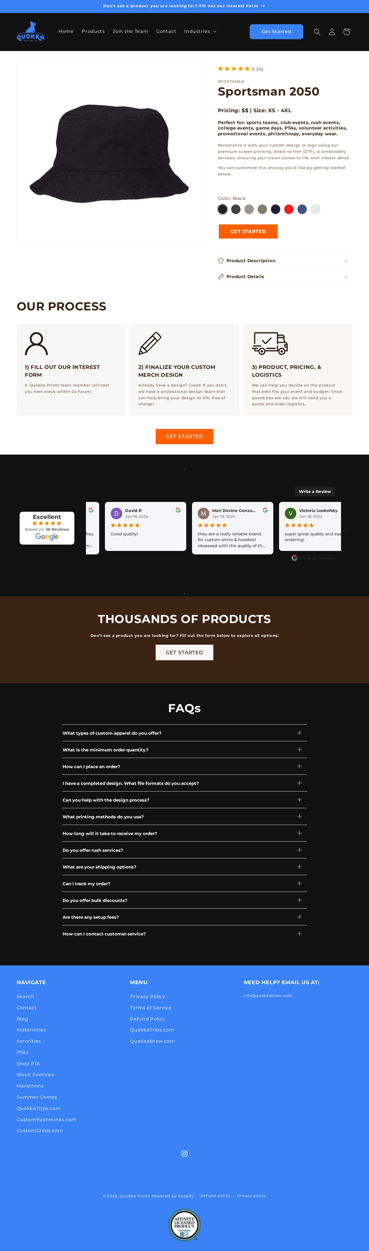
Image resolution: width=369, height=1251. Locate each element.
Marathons (30, 1086)
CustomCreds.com (40, 1130)
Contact (27, 1007)
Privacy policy (251, 1196)
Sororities (29, 1041)
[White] (315, 209)
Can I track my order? (86, 883)
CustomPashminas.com (47, 1119)
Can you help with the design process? (106, 800)
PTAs (23, 1052)
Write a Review (315, 491)
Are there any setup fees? (91, 917)
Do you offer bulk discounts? (95, 900)
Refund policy (215, 1196)
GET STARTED (185, 436)
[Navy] (275, 209)
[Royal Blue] (302, 209)
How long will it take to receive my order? (110, 833)
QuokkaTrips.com (39, 1108)
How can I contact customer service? (104, 934)
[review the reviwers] (160, 511)
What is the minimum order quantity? (105, 750)
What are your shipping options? (99, 867)
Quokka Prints (135, 1196)
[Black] (222, 209)
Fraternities (31, 1030)
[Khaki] (262, 209)
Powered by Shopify (173, 1196)
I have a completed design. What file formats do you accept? (131, 783)
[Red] (288, 209)
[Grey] (249, 209)
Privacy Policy (147, 996)
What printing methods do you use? (103, 816)
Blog (22, 1019)
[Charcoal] (235, 209)
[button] (199, 31)
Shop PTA (29, 1063)
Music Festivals (35, 1074)
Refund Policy (147, 1019)
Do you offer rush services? (93, 850)
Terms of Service (151, 1007)
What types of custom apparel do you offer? (112, 733)
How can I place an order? (91, 766)
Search (25, 996)
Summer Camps (37, 1097)
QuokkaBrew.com (152, 1041)
